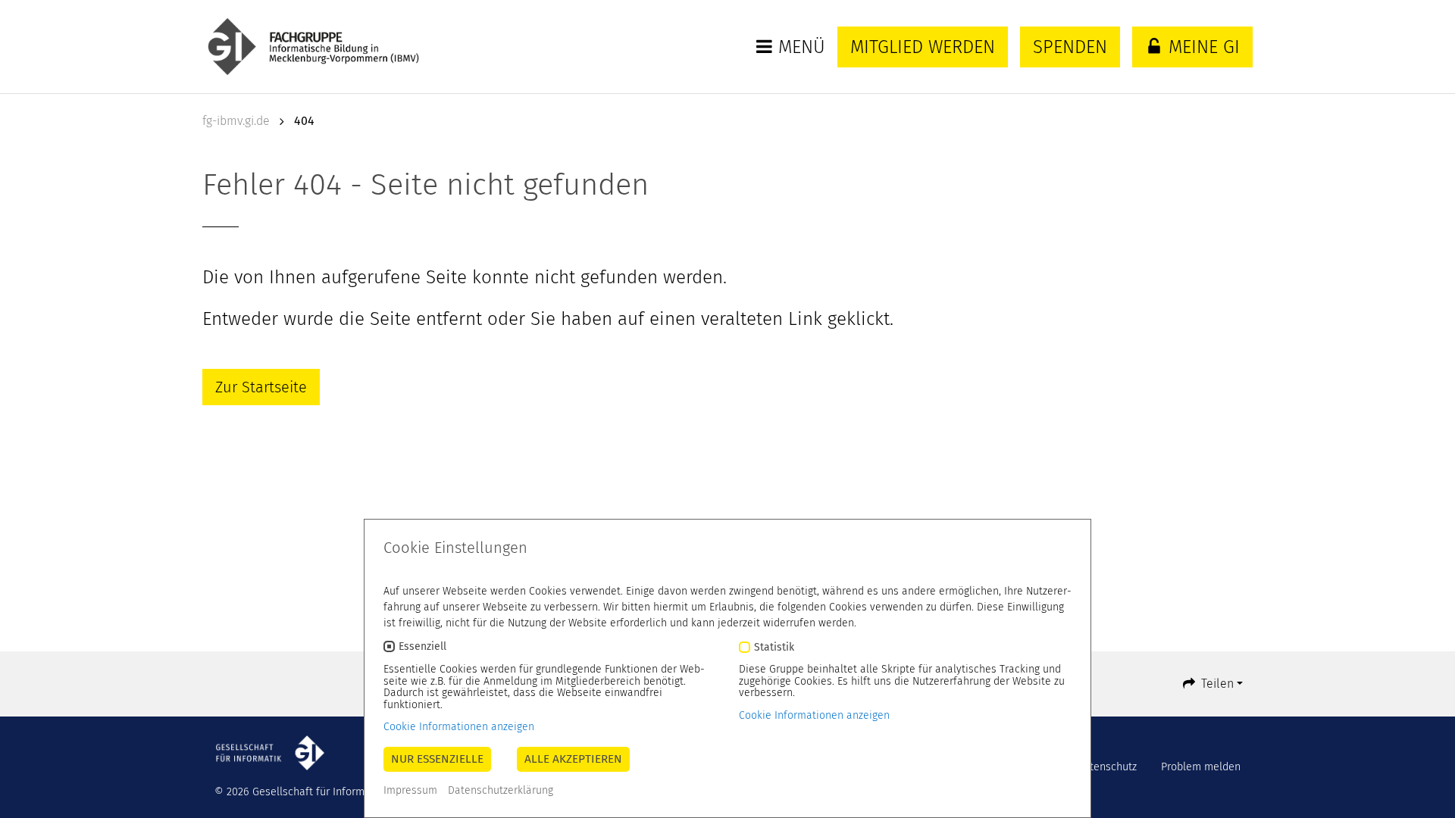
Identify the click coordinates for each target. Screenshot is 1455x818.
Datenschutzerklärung (500, 790)
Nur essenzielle (437, 759)
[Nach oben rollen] (1423, 786)
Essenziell (422, 647)
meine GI (1201, 47)
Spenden (1070, 47)
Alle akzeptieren (573, 759)
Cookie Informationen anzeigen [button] (458, 726)
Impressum (410, 790)
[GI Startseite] (329, 46)
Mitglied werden (922, 47)
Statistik (774, 647)
